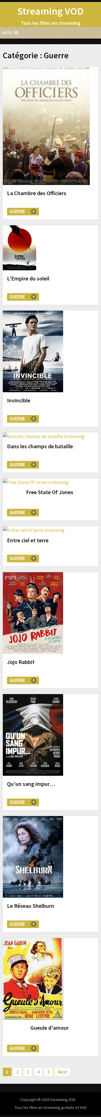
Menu (7, 32)
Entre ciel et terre (28, 540)
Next (62, 1072)
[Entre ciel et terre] (34, 530)
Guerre (17, 211)
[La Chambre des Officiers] (46, 127)
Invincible (18, 400)
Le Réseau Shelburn (30, 905)
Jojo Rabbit (21, 661)
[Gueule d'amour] (33, 980)
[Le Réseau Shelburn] (33, 858)
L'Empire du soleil (28, 278)
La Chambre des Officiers (36, 193)
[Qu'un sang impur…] (33, 736)
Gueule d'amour (49, 1027)
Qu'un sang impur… (31, 783)
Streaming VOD (50, 11)
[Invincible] (33, 352)
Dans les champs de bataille (40, 446)
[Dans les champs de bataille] (43, 436)
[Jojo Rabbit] (33, 614)
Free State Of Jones (49, 492)
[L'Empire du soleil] (19, 249)
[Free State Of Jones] (36, 482)
